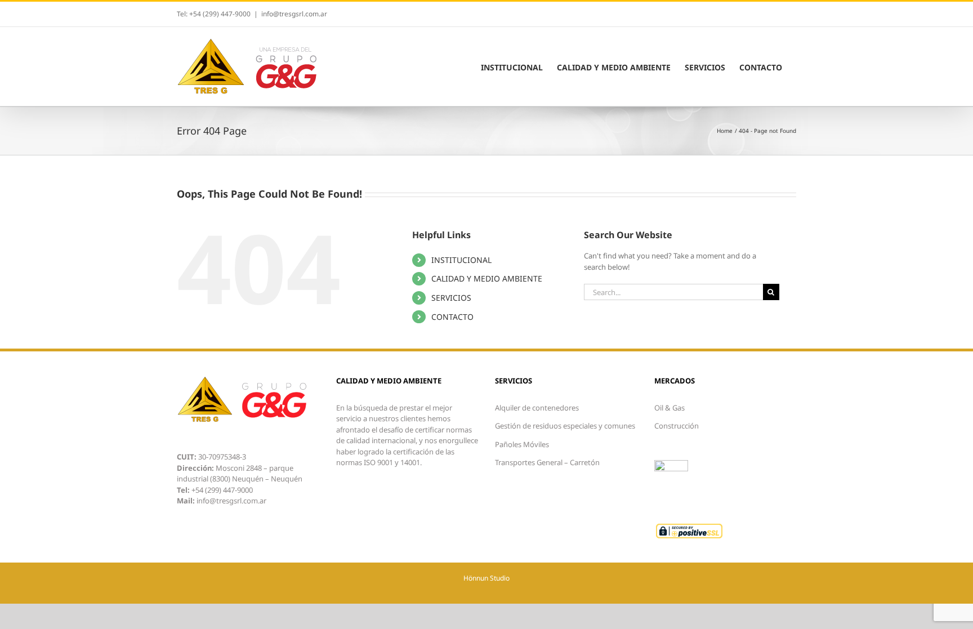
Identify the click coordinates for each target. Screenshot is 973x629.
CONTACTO (452, 316)
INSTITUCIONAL (461, 260)
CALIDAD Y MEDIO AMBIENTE (486, 278)
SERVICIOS (451, 297)
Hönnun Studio (486, 578)
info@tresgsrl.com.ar (294, 14)
